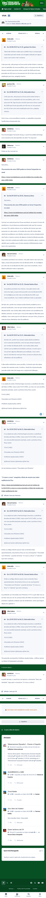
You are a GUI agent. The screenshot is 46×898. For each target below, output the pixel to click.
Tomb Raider (12, 791)
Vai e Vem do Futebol (15, 809)
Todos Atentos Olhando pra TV (21, 24)
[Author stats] (43, 40)
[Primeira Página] (3, 33)
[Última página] (43, 33)
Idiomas (11, 888)
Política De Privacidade (23, 888)
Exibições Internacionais (15, 749)
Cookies (35, 888)
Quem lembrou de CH (16, 830)
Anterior (8, 33)
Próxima (37, 33)
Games (37, 794)
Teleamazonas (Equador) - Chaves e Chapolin (24, 744)
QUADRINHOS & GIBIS (16, 772)
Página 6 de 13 (22, 33)
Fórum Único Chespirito (15, 834)
